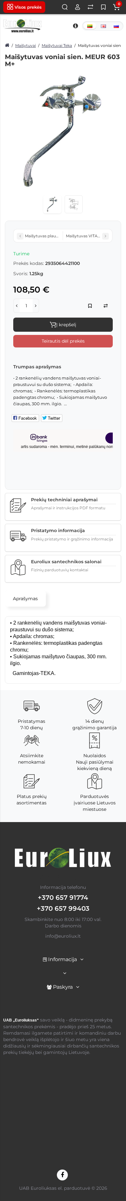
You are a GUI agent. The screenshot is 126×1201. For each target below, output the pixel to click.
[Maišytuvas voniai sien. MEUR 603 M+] (63, 131)
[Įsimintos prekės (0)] (103, 7)
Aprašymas (25, 598)
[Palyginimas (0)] (90, 7)
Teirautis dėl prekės (63, 341)
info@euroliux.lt (63, 936)
